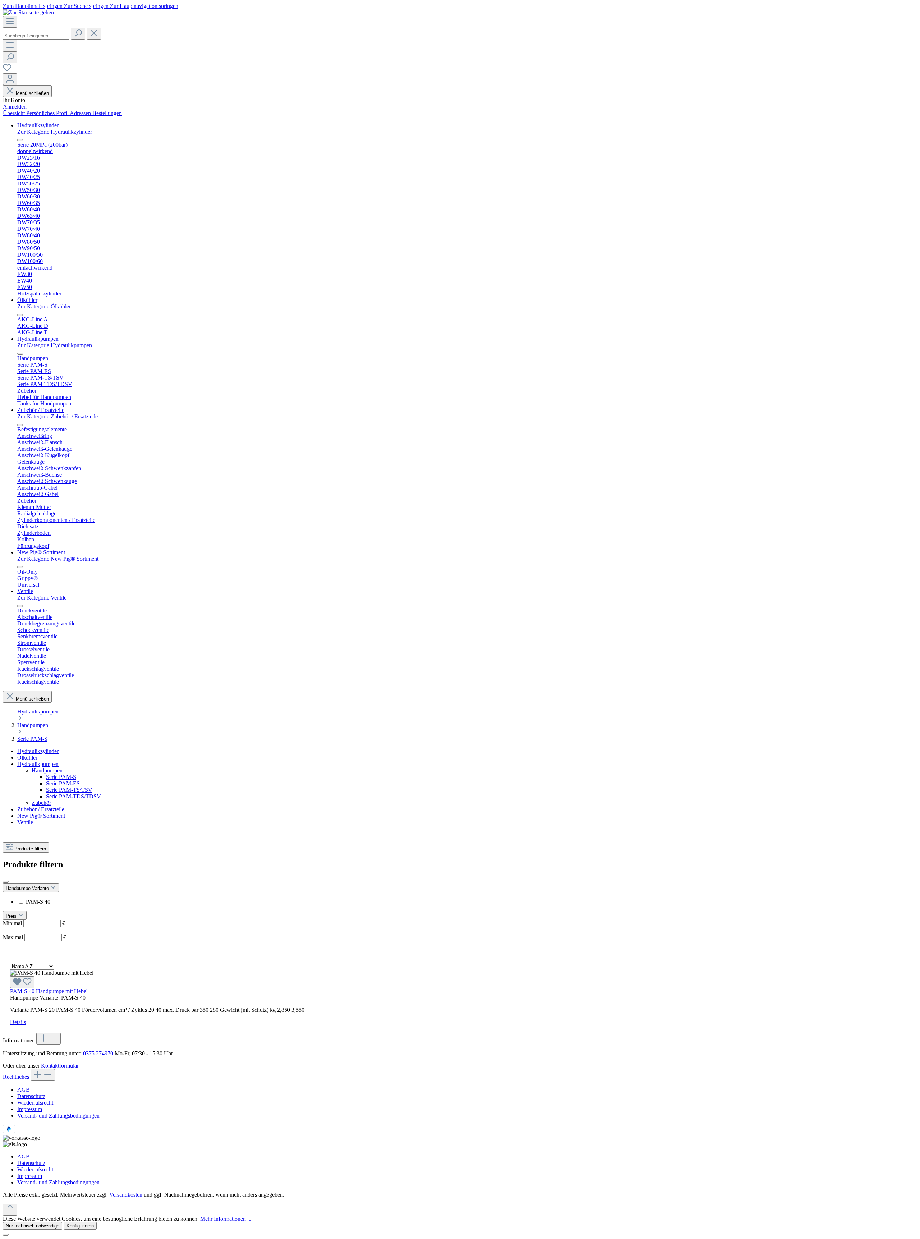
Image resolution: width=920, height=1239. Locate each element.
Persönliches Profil (48, 113)
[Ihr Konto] (10, 79)
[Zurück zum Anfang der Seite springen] (10, 1210)
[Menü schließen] (20, 140)
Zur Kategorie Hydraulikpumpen (54, 345)
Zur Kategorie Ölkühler (44, 306)
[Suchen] (78, 34)
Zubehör (41, 803)
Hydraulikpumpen (38, 764)
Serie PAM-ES (63, 783)
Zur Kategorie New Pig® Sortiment (57, 559)
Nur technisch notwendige (32, 1226)
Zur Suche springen (87, 6)
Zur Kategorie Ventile (41, 598)
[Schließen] (6, 1235)
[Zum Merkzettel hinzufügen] (22, 982)
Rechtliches (17, 1077)
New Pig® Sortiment (41, 816)
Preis (12, 916)
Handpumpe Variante (28, 888)
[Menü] (10, 22)
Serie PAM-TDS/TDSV (73, 796)
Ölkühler (27, 757)
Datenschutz (31, 1096)
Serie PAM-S (61, 777)
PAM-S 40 (38, 902)
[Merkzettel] (7, 70)
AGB (23, 1090)
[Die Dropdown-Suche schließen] (94, 34)
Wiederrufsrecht (35, 1103)
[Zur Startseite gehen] (28, 12)
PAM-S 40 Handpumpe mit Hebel (49, 991)
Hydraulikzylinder (38, 751)
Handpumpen (47, 770)
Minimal (34, 923)
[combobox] (36, 36)
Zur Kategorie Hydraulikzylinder (54, 132)
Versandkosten (125, 1195)
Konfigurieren (80, 1226)
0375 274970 (98, 1053)
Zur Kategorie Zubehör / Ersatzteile (57, 416)
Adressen (81, 113)
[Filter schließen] (6, 882)
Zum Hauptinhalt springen (33, 6)
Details (18, 1022)
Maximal (34, 937)
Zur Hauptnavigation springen (144, 6)
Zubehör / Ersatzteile (40, 809)
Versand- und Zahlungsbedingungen (58, 1115)
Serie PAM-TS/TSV (69, 790)
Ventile (25, 822)
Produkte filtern (30, 849)
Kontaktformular (59, 1066)
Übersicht (14, 113)
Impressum (29, 1109)
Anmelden (15, 107)
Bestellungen (107, 113)
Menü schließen (32, 93)
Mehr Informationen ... (226, 1219)
